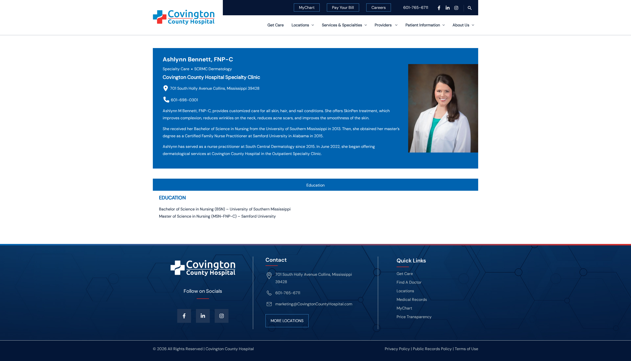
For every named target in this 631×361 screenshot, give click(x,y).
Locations (300, 25)
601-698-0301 (184, 100)
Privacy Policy (397, 348)
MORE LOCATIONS (287, 320)
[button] (470, 8)
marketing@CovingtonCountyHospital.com (313, 304)
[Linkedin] (447, 8)
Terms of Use (466, 348)
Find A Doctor (409, 282)
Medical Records (412, 299)
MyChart (307, 7)
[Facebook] (439, 8)
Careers (378, 7)
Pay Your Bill (343, 7)
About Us (461, 25)
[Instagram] (456, 8)
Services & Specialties (342, 25)
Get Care (275, 25)
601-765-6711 (415, 7)
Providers (384, 25)
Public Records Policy (432, 348)
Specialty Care (176, 68)
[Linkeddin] (203, 316)
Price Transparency (414, 316)
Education (315, 185)
